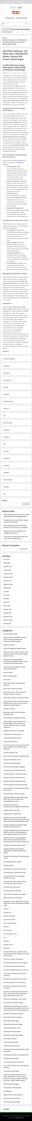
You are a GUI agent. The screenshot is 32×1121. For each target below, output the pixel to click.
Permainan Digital (8, 865)
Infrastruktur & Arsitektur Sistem (12, 734)
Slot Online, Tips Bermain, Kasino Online (14, 999)
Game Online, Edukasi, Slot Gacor (13, 688)
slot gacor (6, 366)
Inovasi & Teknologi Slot (10, 741)
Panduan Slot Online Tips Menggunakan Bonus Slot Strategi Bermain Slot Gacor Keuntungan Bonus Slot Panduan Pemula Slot (16, 840)
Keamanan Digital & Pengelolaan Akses (14, 781)
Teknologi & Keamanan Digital (12, 1031)
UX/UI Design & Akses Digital (11, 1102)
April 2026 (6, 559)
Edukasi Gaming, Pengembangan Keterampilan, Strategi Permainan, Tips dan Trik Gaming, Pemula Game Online (15, 661)
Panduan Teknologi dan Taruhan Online (14, 845)
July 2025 (6, 591)
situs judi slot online (9, 919)
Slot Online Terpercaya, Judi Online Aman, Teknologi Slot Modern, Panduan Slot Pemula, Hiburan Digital (16, 953)
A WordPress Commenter (11, 549)
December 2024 (7, 616)
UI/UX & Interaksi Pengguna (11, 1084)
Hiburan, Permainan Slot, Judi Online (13, 731)
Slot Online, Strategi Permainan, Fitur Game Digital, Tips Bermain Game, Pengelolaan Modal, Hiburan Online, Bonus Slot (15, 993)
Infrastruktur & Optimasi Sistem (12, 738)
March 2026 (6, 563)
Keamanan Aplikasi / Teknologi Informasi (15, 774)
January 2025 (7, 613)
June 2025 (6, 595)
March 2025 (6, 606)
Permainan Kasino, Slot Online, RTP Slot (14, 872)
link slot (19, 160)
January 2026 (7, 570)
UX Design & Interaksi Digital (11, 1098)
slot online (6, 373)
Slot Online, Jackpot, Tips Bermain (13, 959)
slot (4, 416)
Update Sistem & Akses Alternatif (13, 1095)
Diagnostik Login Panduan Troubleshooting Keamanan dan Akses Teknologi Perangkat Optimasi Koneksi (15, 654)
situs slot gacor (7, 423)
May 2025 (6, 598)
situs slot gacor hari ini (10, 934)
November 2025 (7, 577)
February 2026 (7, 566)
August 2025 (7, 588)
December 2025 (7, 573)
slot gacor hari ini (8, 944)
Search (4, 500)
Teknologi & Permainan (10, 1038)
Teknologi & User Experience (11, 1046)
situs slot (6, 408)
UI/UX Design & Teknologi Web (12, 1087)
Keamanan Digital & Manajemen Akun (14, 777)
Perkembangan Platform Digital (12, 862)
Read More (6, 351)
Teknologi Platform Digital (10, 1058)
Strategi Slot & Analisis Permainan (13, 1013)
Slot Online (6, 948)
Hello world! (24, 549)
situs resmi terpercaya (9, 923)
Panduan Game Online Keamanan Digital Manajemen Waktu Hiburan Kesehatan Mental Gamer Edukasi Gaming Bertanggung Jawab (16, 819)
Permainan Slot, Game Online (11, 887)
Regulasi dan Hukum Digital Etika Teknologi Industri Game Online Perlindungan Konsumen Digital (16, 903)
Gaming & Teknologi (9, 709)
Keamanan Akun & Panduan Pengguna (14, 767)
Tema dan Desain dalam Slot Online (13, 1062)
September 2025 (8, 584)
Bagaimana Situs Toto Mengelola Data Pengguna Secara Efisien (15, 2)
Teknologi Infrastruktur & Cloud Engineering (15, 1055)
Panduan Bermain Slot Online (11, 810)
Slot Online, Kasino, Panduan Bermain (14, 966)
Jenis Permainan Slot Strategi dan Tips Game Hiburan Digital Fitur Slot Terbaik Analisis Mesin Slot (16, 747)
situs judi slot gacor (9, 916)
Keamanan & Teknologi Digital (12, 763)
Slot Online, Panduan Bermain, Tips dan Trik (15, 970)
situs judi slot (7, 912)
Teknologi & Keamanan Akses (11, 1028)
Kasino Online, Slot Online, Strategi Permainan (16, 756)
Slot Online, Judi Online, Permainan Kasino (15, 963)
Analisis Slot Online (9, 645)
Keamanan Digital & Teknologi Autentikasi (15, 784)
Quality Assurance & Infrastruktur (12, 898)
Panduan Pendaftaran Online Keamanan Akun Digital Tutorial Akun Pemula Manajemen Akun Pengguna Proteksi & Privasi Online (16, 832)
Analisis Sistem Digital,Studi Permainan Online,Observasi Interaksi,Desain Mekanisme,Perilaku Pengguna (14, 639)
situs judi (6, 909)
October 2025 (7, 581)
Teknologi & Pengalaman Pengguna (13, 1035)
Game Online (7, 679)
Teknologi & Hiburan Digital (11, 1021)
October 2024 (7, 623)
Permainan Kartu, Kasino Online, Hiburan (14, 869)
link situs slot (7, 380)
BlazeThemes (20, 1117)
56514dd (6, 73)
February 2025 (7, 609)
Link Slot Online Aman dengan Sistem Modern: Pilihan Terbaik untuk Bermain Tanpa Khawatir (14, 67)
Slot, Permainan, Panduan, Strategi (13, 1002)
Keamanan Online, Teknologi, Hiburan (14, 794)
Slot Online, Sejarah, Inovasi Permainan (14, 982)
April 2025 (6, 602)
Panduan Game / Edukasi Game (12, 814)
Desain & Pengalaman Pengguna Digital (14, 648)
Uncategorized (7, 1091)
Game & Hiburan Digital (10, 676)
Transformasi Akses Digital (11, 1071)
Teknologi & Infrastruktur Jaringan (13, 1024)
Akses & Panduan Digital (10, 634)
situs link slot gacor (9, 359)
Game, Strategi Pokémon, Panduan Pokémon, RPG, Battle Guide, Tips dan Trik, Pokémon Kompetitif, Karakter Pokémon (16, 703)
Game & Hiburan (8, 672)
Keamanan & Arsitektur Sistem (12, 759)
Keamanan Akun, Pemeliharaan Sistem (14, 770)
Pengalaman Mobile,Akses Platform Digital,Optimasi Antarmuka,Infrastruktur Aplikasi (14, 851)
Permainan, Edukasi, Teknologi (12, 891)
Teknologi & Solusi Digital (10, 1042)
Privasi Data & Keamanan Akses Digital (14, 894)
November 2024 (7, 620)
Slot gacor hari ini (8, 401)
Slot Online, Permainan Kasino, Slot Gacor (15, 979)
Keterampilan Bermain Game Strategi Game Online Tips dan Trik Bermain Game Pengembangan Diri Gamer (15, 799)
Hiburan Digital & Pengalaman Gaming (14, 718)
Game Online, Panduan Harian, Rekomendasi (16, 698)
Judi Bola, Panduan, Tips (10, 752)
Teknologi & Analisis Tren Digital (12, 1017)
